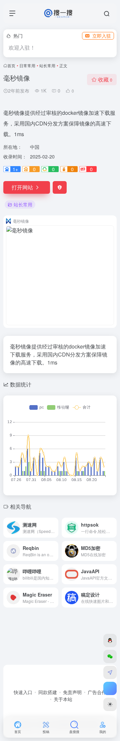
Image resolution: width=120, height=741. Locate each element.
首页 (11, 65)
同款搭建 (47, 692)
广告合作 (97, 692)
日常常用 (27, 65)
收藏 (105, 79)
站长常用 (47, 65)
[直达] (54, 528)
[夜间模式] (110, 704)
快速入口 (23, 692)
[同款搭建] (110, 672)
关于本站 (63, 699)
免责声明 (72, 692)
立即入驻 (101, 35)
